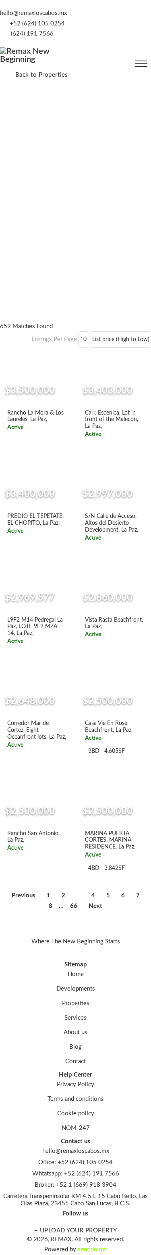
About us (75, 1032)
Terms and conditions (75, 1099)
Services (75, 1018)
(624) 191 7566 (32, 34)
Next (95, 906)
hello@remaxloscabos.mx (33, 13)
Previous (23, 896)
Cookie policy (75, 1113)
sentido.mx (92, 1250)
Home (76, 974)
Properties (75, 1003)
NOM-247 (76, 1128)
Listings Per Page (54, 339)
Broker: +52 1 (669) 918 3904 (75, 1185)
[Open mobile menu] (141, 64)
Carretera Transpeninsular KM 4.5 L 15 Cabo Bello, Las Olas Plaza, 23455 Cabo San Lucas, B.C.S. (75, 1200)
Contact (75, 1061)
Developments (75, 989)
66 (73, 906)
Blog (75, 1047)
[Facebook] (139, 19)
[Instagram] (147, 19)
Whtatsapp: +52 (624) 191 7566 (75, 1174)
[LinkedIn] (132, 19)
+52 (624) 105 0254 (37, 24)
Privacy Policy (75, 1084)
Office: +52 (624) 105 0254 (75, 1162)
